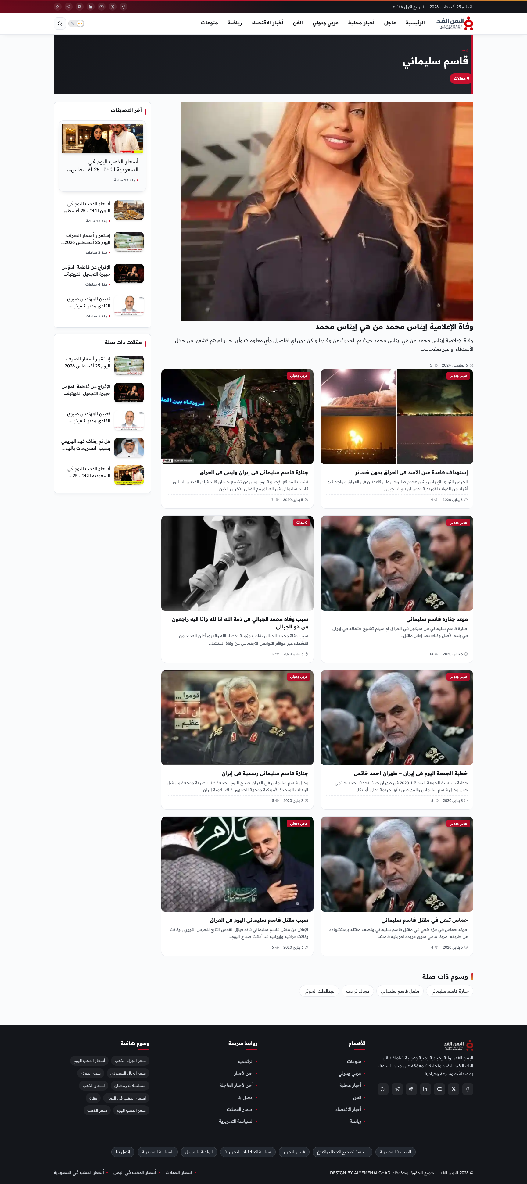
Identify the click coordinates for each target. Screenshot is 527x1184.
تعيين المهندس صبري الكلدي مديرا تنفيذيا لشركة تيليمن (88, 306)
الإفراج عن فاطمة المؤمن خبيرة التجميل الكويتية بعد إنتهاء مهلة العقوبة (86, 274)
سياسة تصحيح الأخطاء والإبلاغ (342, 1152)
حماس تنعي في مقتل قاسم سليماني (425, 920)
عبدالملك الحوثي (319, 991)
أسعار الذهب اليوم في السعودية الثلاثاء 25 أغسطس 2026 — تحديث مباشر (104, 169)
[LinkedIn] (91, 7)
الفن (298, 23)
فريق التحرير (294, 1152)
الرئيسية (415, 23)
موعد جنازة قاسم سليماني (437, 619)
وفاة (93, 1098)
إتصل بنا (245, 1097)
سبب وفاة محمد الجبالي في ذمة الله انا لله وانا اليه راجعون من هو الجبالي (240, 623)
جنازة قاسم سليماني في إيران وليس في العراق (254, 472)
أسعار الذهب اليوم (89, 1060)
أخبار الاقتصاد (267, 23)
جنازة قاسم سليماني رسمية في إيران (265, 773)
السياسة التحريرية (236, 1121)
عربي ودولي (326, 23)
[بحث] (60, 23)
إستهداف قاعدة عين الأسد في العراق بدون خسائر (411, 472)
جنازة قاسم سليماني (450, 991)
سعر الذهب (97, 1110)
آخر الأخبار (243, 1073)
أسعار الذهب (94, 1085)
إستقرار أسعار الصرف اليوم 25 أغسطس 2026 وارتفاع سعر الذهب (87, 242)
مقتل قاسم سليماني (400, 991)
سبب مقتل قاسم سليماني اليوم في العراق (259, 920)
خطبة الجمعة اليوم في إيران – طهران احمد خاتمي (411, 773)
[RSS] (58, 7)
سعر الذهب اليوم (131, 1110)
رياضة (235, 23)
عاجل (390, 23)
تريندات (301, 522)
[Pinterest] (80, 7)
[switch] (76, 23)
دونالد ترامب (357, 991)
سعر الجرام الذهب (130, 1060)
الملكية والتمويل (199, 1152)
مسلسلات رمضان (130, 1085)
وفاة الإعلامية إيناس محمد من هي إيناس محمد (394, 326)
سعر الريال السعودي (128, 1073)
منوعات (209, 23)
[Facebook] (123, 7)
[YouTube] (102, 7)
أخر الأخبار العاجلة (236, 1085)
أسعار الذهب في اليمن (126, 1098)
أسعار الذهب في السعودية (79, 1172)
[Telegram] (69, 7)
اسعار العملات (240, 1109)
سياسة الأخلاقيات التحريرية (248, 1152)
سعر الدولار (91, 1073)
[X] (113, 7)
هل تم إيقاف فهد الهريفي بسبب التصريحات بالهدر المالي (85, 448)
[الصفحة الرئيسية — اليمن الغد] (454, 23)
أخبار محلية (361, 23)
